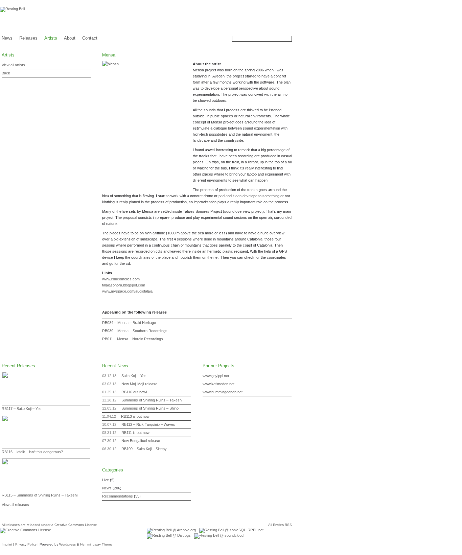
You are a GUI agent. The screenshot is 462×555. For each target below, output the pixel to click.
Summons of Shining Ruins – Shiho (150, 408)
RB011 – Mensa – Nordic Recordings (132, 339)
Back (6, 73)
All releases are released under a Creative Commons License (49, 525)
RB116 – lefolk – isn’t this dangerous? (32, 452)
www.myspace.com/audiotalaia (127, 291)
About (69, 38)
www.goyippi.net (216, 376)
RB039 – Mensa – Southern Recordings (134, 331)
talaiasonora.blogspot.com (123, 285)
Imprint (7, 544)
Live (105, 480)
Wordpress (67, 544)
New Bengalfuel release (140, 441)
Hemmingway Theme (96, 544)
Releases (28, 38)
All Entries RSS (280, 525)
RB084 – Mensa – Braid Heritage (129, 323)
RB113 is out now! (136, 416)
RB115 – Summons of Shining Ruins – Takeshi (39, 495)
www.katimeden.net (218, 384)
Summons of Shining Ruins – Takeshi (151, 400)
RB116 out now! (134, 392)
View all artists (13, 65)
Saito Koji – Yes (133, 376)
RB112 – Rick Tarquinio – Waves (148, 424)
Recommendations (117, 496)
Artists (50, 38)
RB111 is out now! (136, 433)
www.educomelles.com (121, 279)
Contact (89, 38)
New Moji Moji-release (139, 384)
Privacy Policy (26, 544)
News (7, 38)
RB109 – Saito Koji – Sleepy (144, 449)
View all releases (15, 505)
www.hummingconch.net (222, 392)
